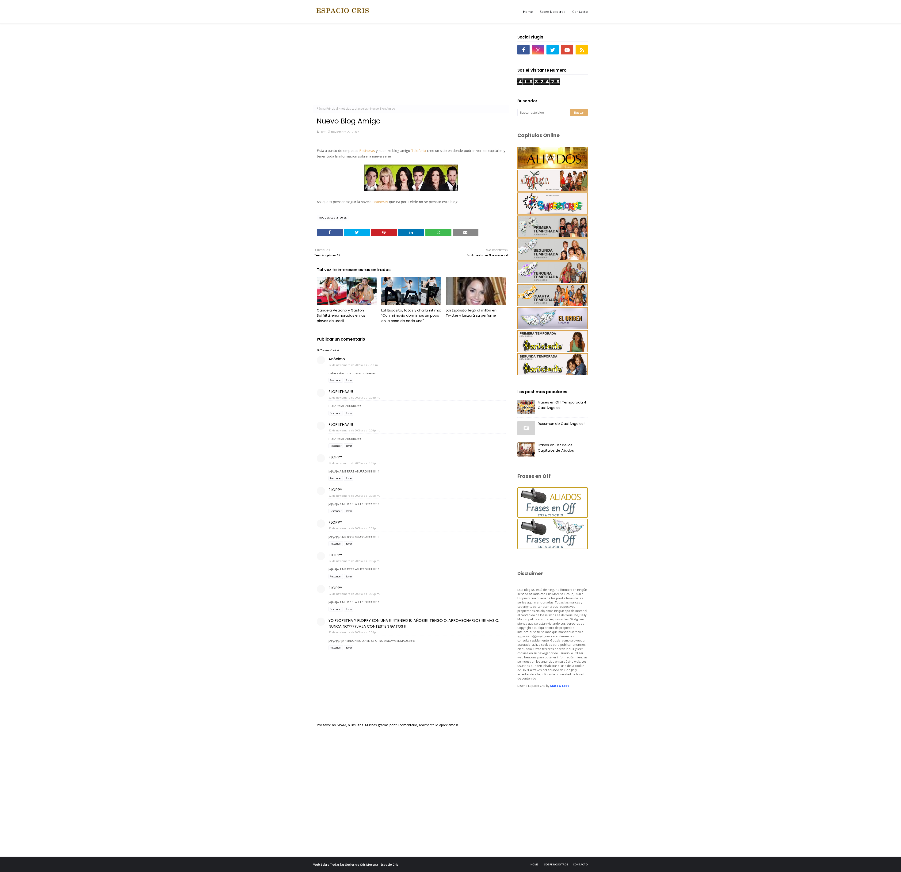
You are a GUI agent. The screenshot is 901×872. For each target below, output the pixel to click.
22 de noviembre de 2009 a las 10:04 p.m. (354, 397)
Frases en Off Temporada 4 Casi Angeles (562, 405)
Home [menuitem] (528, 11)
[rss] (582, 49)
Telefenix (418, 150)
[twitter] (552, 49)
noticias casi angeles (354, 109)
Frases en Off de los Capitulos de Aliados (556, 447)
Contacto (580, 864)
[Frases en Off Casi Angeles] (552, 548)
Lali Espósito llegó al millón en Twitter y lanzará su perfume (471, 313)
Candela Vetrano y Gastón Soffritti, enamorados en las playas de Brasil (341, 315)
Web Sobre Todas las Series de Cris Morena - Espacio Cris (355, 864)
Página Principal (327, 109)
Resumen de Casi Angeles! (561, 423)
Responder (335, 380)
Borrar (348, 380)
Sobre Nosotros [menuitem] (552, 11)
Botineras (367, 150)
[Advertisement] (411, 66)
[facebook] (523, 49)
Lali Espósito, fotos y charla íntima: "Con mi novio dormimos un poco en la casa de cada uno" (411, 315)
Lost (322, 132)
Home (534, 864)
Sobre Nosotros (556, 864)
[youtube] (567, 49)
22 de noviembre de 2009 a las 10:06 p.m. (354, 632)
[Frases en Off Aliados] (552, 516)
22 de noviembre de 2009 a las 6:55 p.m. (353, 365)
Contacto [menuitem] (580, 11)
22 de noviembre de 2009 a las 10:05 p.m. (354, 463)
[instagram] (538, 49)
